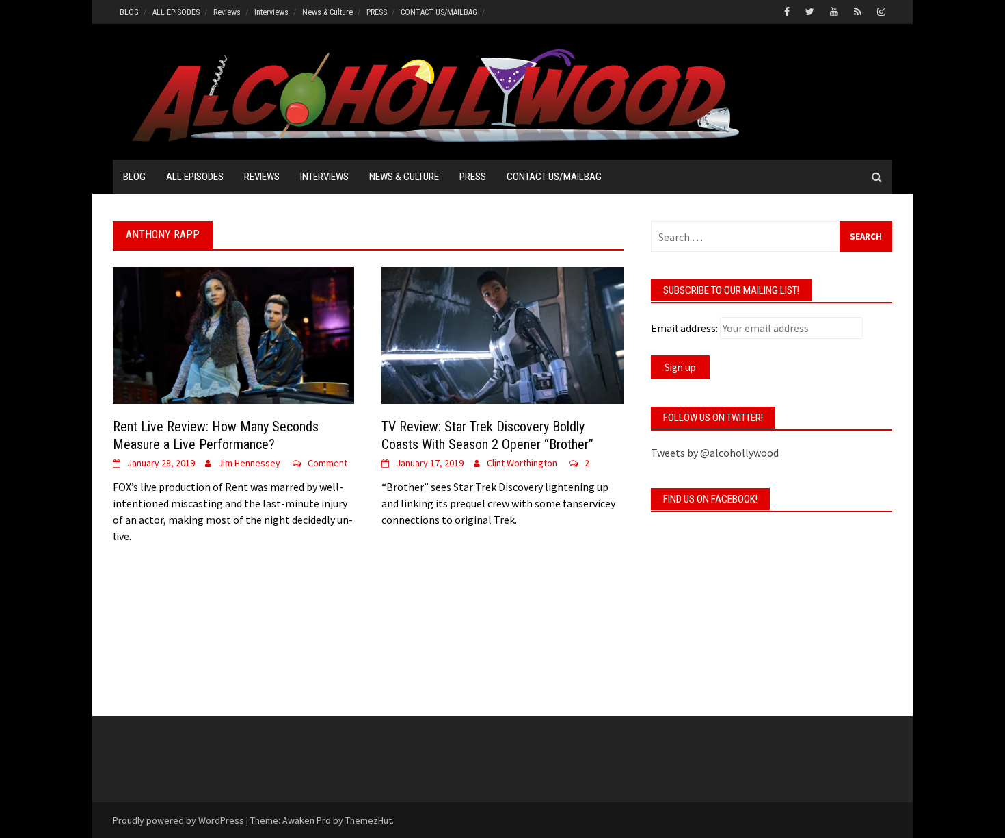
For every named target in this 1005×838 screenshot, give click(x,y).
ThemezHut (368, 820)
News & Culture (327, 12)
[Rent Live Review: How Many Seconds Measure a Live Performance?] (233, 334)
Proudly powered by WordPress (178, 820)
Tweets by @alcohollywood (715, 452)
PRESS (376, 12)
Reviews (227, 12)
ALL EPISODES (176, 12)
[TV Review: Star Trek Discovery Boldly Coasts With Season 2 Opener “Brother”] (502, 334)
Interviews (271, 12)
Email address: (684, 328)
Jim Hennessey (249, 463)
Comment (327, 463)
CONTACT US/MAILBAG (439, 12)
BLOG (129, 12)
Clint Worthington (522, 463)
